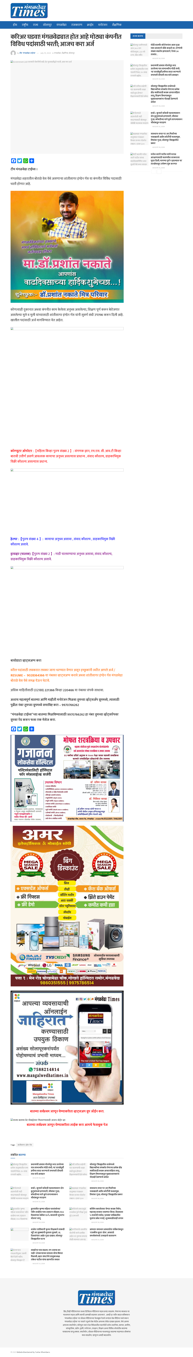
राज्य (35, 24)
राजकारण (76, 24)
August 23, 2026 (97, 1239)
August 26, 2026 (38, 1178)
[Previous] (154, 172)
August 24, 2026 (38, 1222)
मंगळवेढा (61, 24)
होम (15, 24)
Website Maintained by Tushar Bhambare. (33, 1352)
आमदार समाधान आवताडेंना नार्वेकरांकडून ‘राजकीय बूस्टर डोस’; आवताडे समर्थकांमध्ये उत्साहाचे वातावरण (106, 1233)
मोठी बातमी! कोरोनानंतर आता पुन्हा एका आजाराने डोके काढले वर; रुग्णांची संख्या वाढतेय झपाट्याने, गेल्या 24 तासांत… (166, 49)
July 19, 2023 (46, 53)
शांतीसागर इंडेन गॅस (25, 1144)
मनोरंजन (102, 24)
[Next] (159, 172)
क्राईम (90, 24)
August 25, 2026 (38, 1201)
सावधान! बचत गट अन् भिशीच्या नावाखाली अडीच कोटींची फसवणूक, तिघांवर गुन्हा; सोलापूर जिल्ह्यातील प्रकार (106, 1191)
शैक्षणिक (117, 24)
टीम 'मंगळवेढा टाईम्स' (27, 53)
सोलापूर (47, 24)
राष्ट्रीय (25, 24)
